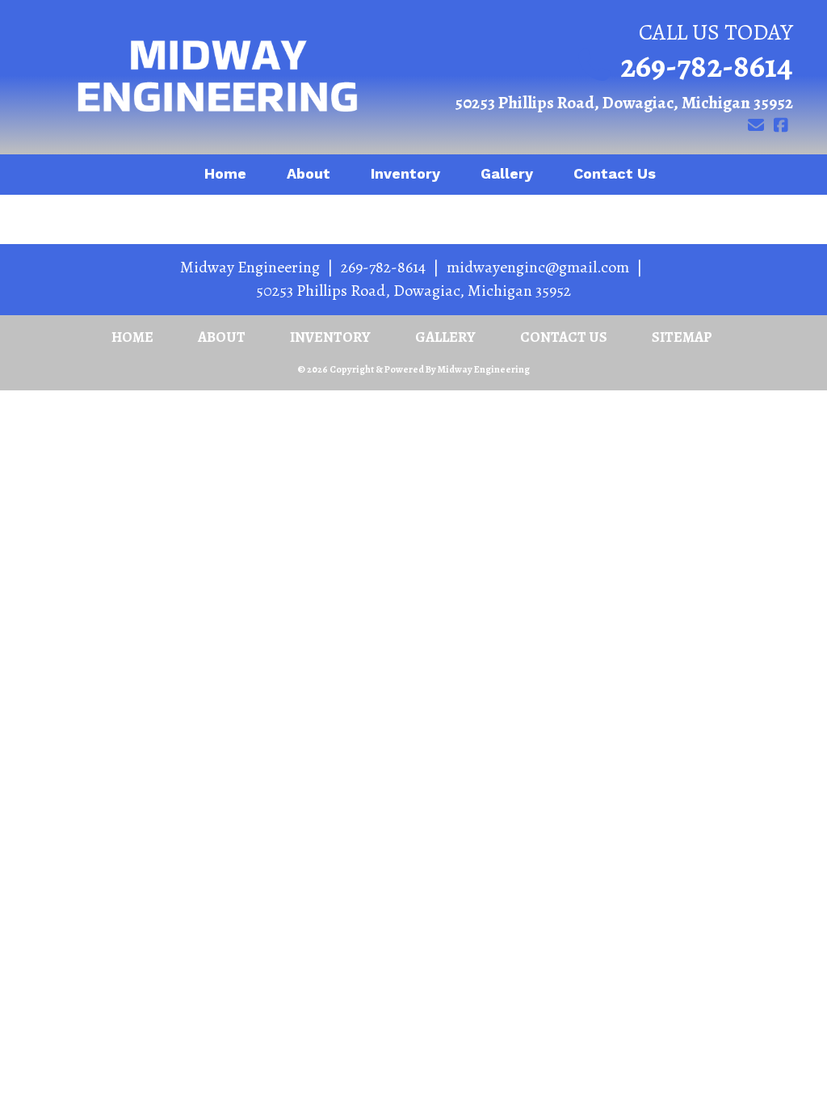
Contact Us (614, 173)
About (308, 173)
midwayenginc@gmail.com (538, 267)
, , (413, 290)
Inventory (405, 173)
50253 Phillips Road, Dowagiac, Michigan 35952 (624, 102)
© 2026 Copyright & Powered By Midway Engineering (413, 369)
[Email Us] (755, 126)
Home (225, 173)
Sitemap (682, 337)
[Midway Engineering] (217, 77)
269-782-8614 (706, 66)
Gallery (507, 173)
